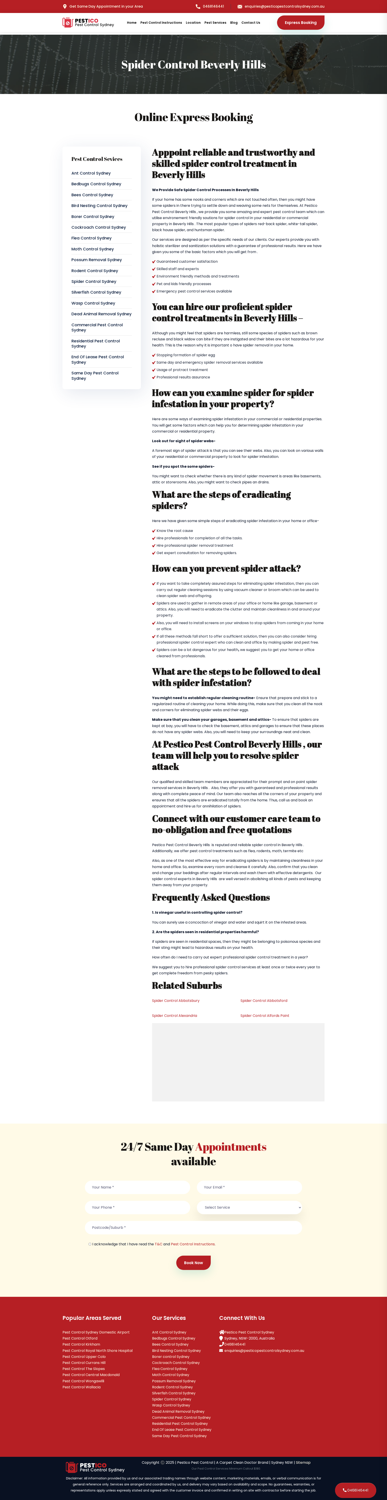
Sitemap (303, 1462)
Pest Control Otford (79, 1338)
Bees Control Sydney (92, 195)
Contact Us (250, 22)
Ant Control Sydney (91, 173)
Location (193, 22)
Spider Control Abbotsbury (176, 1000)
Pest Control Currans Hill (83, 1362)
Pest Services (215, 22)
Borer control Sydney (92, 216)
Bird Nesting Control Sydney (99, 205)
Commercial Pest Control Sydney (97, 327)
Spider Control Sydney (93, 281)
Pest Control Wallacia (81, 1387)
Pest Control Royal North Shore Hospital (97, 1350)
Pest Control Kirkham (81, 1344)
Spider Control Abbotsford (264, 1000)
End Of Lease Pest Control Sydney (97, 359)
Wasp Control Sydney (93, 303)
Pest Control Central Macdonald (91, 1374)
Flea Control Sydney (91, 238)
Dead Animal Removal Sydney (101, 314)
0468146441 (213, 6)
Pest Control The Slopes (83, 1368)
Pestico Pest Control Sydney (249, 1332)
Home (132, 22)
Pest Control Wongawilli (83, 1381)
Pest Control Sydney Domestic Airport (96, 1332)
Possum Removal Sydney (96, 259)
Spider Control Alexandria (174, 1015)
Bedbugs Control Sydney (96, 184)
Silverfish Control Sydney (96, 292)
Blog (234, 22)
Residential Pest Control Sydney (95, 343)
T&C (158, 1244)
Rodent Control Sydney (94, 270)
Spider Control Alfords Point (265, 1015)
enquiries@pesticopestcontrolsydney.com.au (285, 6)
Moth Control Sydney (92, 249)
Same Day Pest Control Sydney (94, 375)
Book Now (193, 1262)
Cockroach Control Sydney (98, 227)
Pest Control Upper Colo (84, 1356)
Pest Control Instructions (161, 22)
